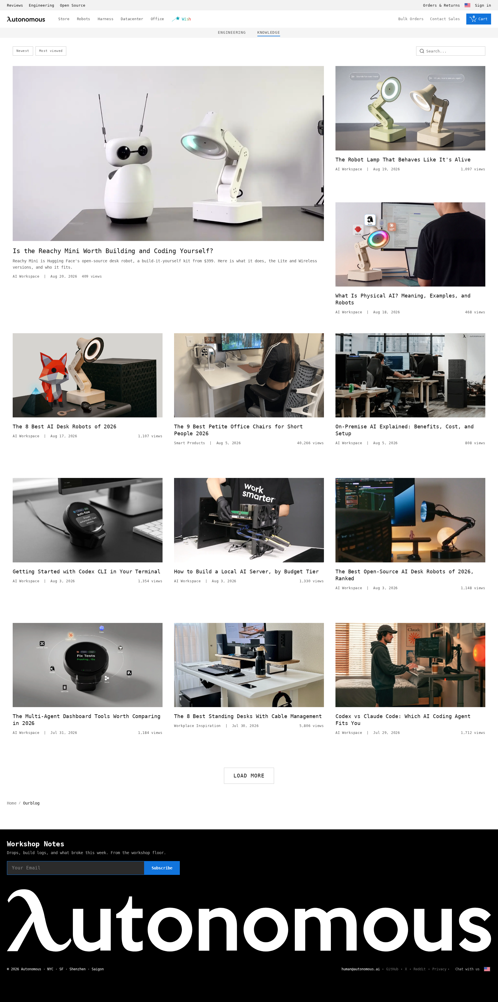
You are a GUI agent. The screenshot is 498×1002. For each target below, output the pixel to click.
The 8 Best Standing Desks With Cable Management (248, 716)
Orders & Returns (441, 5)
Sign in (483, 5)
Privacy (439, 969)
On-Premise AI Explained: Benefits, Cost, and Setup (404, 429)
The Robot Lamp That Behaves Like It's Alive (403, 160)
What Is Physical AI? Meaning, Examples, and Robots (403, 299)
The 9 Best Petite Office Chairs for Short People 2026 (238, 429)
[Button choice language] (467, 5)
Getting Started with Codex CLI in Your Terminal (87, 571)
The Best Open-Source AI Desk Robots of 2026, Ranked (404, 574)
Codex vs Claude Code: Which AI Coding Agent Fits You (403, 719)
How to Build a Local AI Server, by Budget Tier (246, 571)
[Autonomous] (26, 19)
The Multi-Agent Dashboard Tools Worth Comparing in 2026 (87, 719)
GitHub (392, 969)
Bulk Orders (411, 19)
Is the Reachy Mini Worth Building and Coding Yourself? (113, 251)
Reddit (420, 969)
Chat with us (467, 969)
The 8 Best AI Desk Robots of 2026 (64, 426)
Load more (249, 776)
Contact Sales (445, 19)
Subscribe (162, 868)
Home (11, 803)
